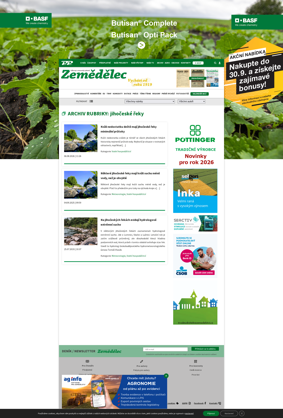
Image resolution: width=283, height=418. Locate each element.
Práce (135, 93)
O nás (83, 63)
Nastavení (229, 413)
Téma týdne (145, 93)
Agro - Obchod (172, 63)
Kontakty (185, 63)
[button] (205, 349)
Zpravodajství (81, 93)
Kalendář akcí (199, 94)
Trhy (109, 93)
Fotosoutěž (182, 93)
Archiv (160, 63)
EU (104, 93)
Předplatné (87, 369)
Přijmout (211, 413)
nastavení (189, 413)
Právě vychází (168, 93)
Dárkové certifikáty (87, 374)
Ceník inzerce (196, 370)
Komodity (117, 93)
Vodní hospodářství (121, 151)
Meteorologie (119, 194)
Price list (195, 374)
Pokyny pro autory (141, 370)
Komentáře (95, 93)
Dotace (127, 93)
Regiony (156, 93)
